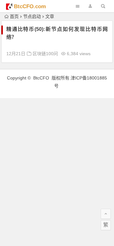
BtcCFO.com (30, 6)
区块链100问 (45, 53)
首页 (14, 16)
